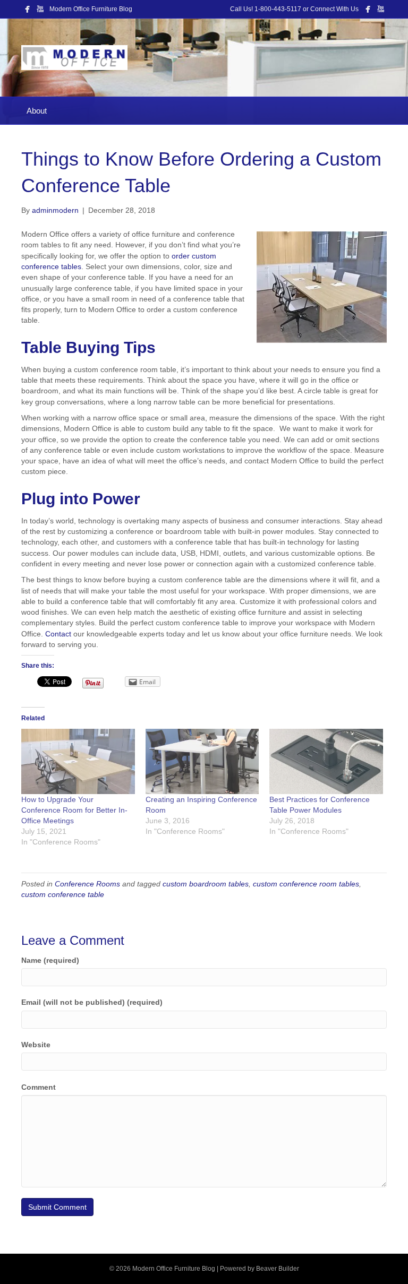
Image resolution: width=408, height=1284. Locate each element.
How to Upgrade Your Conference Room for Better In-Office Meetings (74, 810)
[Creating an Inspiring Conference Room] (202, 761)
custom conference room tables (306, 884)
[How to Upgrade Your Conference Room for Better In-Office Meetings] (78, 761)
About (37, 110)
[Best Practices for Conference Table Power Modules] (326, 761)
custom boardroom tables (206, 884)
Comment (38, 1087)
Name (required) (50, 960)
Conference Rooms (87, 884)
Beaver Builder (277, 1268)
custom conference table (62, 894)
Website (35, 1044)
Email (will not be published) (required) (92, 1002)
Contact (58, 634)
